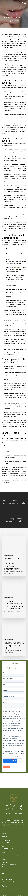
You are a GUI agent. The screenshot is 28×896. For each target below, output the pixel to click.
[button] (25, 3)
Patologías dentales (13, 10)
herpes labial (18, 41)
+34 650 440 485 (6, 842)
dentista (7, 407)
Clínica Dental (7, 51)
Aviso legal (4, 877)
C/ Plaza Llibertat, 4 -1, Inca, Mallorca (11, 856)
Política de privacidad (7, 879)
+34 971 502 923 (6, 840)
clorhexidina (17, 267)
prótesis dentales (18, 118)
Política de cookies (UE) (8, 882)
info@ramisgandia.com (7, 848)
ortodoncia (6, 118)
